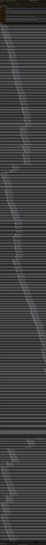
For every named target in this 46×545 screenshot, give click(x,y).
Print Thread (1, 4)
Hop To (29, 541)
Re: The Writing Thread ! (5, 26)
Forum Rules (1, 543)
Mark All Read (5, 543)
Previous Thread (17, 3)
